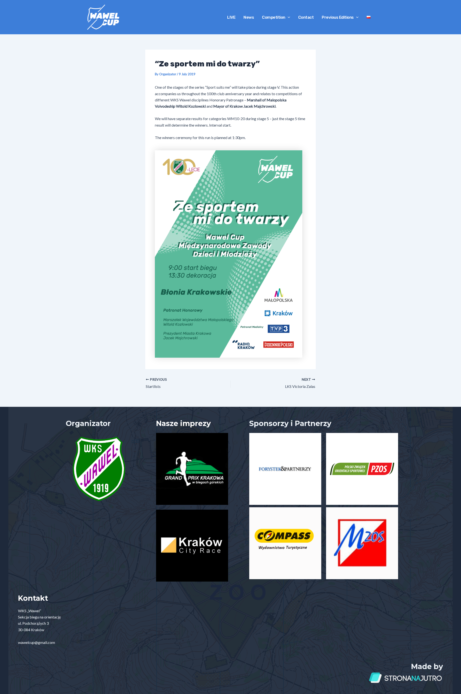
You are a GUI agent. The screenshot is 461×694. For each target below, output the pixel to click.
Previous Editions (338, 17)
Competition (273, 17)
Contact (306, 17)
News (248, 17)
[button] (287, 17)
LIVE (231, 17)
